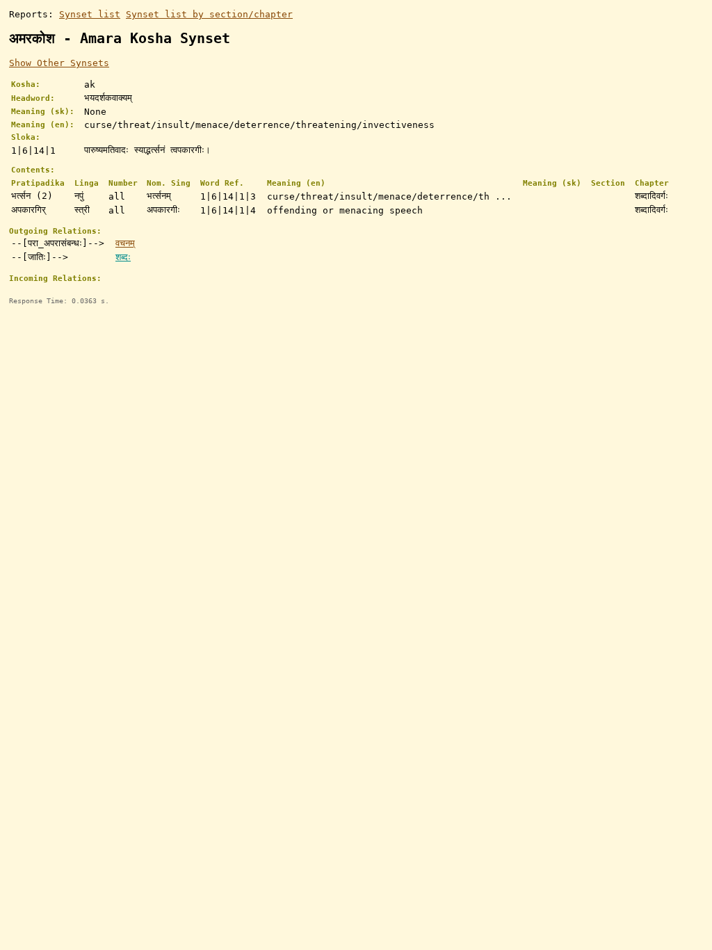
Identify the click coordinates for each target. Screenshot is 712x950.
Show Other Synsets (59, 63)
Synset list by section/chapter (209, 14)
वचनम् (125, 243)
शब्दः (123, 257)
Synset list (89, 14)
